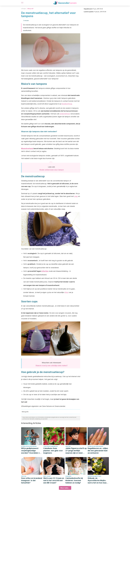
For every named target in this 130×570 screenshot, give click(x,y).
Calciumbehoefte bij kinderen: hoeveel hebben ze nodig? (74, 480)
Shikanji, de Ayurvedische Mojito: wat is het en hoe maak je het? (97, 480)
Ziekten (67, 446)
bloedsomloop (67, 104)
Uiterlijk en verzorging (29, 446)
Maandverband (27, 148)
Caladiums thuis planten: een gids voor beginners (53, 450)
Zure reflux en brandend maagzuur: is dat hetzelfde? (31, 480)
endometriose (65, 114)
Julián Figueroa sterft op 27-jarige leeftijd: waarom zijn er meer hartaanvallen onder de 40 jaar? (76, 450)
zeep (76, 196)
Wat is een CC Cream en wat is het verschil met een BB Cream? (53, 480)
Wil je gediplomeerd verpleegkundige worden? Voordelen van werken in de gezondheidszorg (31, 450)
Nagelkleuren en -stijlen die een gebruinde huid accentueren (98, 450)
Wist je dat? (47, 476)
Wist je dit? (31, 8)
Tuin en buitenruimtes (50, 446)
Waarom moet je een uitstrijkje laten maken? (52, 365)
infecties (44, 271)
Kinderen (68, 476)
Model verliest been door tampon (51, 170)
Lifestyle (23, 8)
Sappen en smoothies (94, 476)
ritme (66, 292)
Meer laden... (65, 488)
